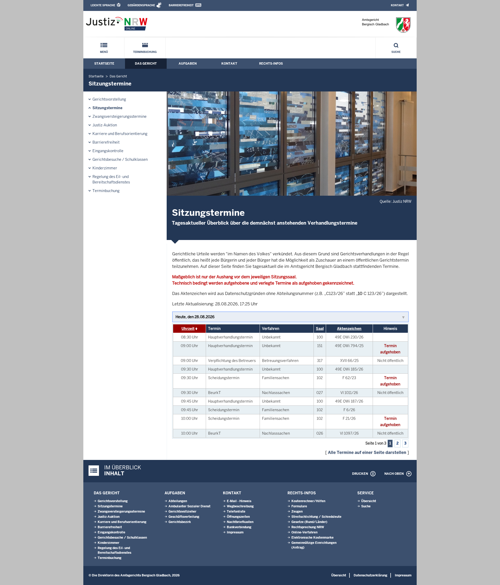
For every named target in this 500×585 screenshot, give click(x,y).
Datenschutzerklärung (370, 575)
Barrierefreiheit (181, 5)
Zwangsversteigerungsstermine (119, 116)
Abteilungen (177, 501)
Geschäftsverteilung (183, 517)
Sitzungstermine (107, 108)
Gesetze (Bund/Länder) (309, 522)
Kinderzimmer (104, 168)
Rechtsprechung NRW (307, 527)
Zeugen (297, 511)
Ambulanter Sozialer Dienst (189, 506)
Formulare (299, 506)
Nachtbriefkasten (240, 522)
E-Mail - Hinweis (239, 501)
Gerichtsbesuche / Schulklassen (120, 159)
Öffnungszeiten (238, 517)
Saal (320, 328)
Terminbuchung (145, 52)
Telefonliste (236, 511)
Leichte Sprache (103, 5)
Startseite (104, 63)
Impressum (235, 532)
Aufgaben (188, 63)
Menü (104, 52)
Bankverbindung (239, 527)
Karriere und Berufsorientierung (119, 133)
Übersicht (368, 501)
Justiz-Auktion (104, 125)
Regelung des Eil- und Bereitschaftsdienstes (111, 179)
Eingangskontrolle (107, 151)
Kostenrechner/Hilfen (308, 501)
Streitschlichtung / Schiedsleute (316, 517)
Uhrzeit (188, 328)
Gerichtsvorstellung (109, 99)
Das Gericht (146, 63)
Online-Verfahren (304, 532)
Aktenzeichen (349, 328)
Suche (396, 52)
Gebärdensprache (141, 5)
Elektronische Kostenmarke (312, 537)
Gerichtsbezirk (179, 522)
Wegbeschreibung (240, 506)
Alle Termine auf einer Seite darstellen (367, 452)
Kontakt (397, 5)
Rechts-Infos (271, 63)
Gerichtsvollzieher (182, 511)
